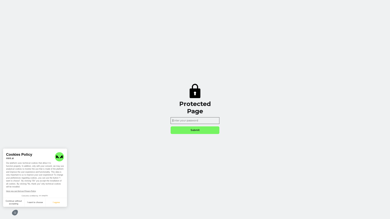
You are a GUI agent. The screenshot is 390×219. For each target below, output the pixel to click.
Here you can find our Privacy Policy (21, 191)
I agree (56, 202)
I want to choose (35, 202)
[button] (15, 212)
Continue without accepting (14, 202)
